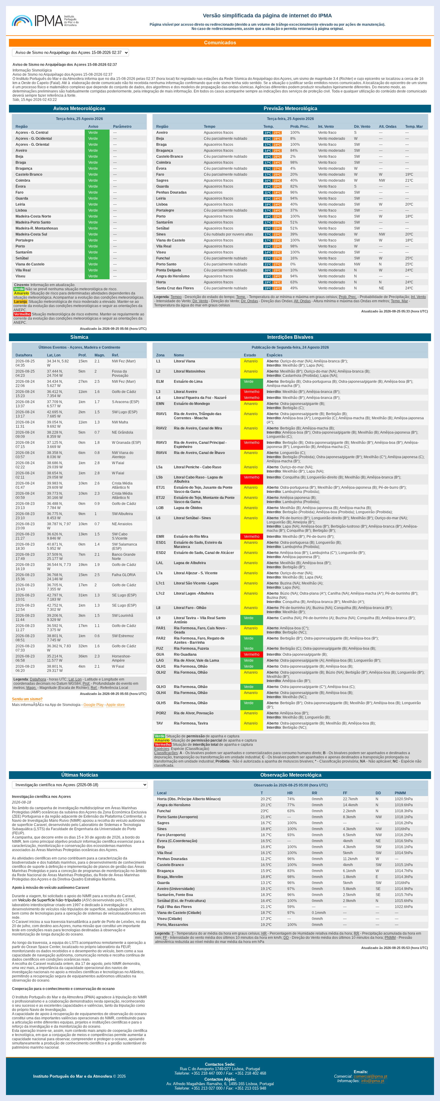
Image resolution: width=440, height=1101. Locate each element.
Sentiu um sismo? (27, 699)
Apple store (115, 705)
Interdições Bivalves (290, 337)
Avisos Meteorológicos (79, 108)
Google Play (94, 705)
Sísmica (79, 337)
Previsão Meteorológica (290, 108)
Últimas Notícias (79, 774)
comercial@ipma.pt (370, 1076)
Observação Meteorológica (290, 774)
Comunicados (220, 42)
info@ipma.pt (372, 1081)
